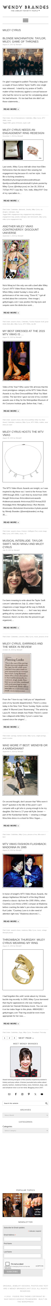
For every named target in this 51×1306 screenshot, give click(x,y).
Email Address (10, 1235)
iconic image (42, 531)
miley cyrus (42, 217)
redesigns (12, 212)
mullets (41, 422)
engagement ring (17, 214)
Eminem (24, 531)
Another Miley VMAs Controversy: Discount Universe (21, 229)
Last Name (8, 1252)
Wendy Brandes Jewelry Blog (26, 7)
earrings (13, 736)
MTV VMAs (26, 324)
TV (25, 533)
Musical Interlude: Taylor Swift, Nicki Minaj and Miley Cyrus (23, 544)
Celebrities (28, 118)
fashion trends (22, 736)
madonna (18, 422)
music (9, 120)
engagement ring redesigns (32, 214)
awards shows (16, 321)
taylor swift (26, 123)
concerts (22, 636)
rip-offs (33, 324)
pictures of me (43, 636)
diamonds (22, 209)
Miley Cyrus (37, 118)
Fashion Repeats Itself (36, 321)
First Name (8, 1243)
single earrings (41, 736)
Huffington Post (33, 531)
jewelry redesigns (21, 217)
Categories (7, 1126)
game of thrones (17, 123)
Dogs (20, 1032)
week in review (7, 738)
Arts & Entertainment (18, 118)
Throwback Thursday (39, 1032)
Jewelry (28, 209)
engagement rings (8, 217)
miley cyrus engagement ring (12, 219)
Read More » (11, 109)
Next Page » (26, 1038)
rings (17, 212)
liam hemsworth (33, 217)
